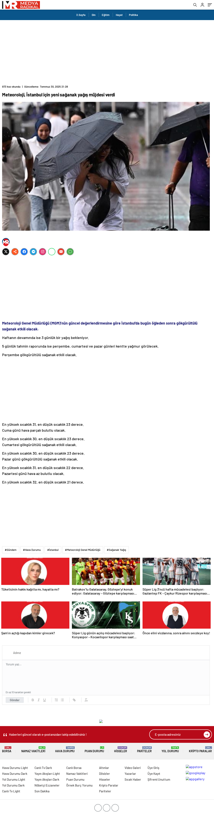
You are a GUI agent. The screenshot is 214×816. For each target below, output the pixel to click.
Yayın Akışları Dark (46, 779)
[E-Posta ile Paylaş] (61, 251)
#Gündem (11, 549)
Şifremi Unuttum (159, 779)
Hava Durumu (65, 749)
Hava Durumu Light (15, 768)
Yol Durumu (170, 749)
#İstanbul (53, 549)
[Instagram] (42, 251)
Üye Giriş (153, 768)
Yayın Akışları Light (47, 773)
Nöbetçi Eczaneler (47, 785)
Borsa (6, 749)
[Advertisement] (107, 51)
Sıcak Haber (133, 779)
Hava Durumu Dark (14, 773)
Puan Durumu (94, 749)
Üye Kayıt (154, 773)
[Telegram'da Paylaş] (33, 251)
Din (94, 15)
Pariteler (144, 749)
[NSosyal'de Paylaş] (15, 251)
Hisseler (120, 749)
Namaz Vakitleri (33, 749)
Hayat (119, 15)
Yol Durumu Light (13, 779)
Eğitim (106, 15)
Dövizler (104, 773)
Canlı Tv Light (11, 791)
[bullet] (62, 699)
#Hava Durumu (32, 549)
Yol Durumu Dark (13, 785)
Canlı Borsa (74, 768)
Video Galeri (133, 768)
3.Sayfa (80, 15)
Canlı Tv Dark (43, 768)
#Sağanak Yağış (116, 549)
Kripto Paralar (200, 749)
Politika (133, 15)
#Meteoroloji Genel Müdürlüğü (82, 549)
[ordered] (56, 699)
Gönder (15, 700)
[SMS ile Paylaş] (70, 251)
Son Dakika (42, 791)
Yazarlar (130, 773)
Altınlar (104, 768)
